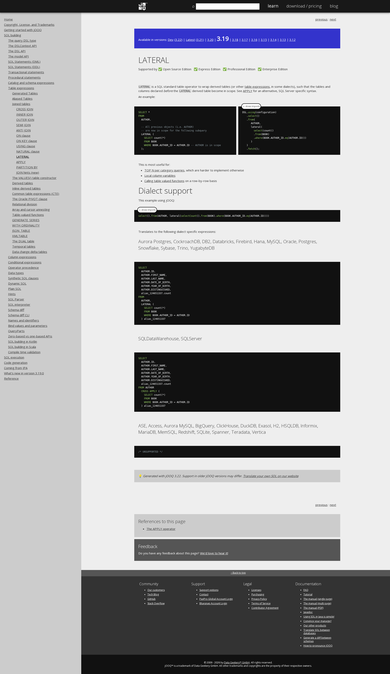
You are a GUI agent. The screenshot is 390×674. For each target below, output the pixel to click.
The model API (18, 56)
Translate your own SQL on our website (270, 476)
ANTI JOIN (23, 130)
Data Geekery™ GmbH (237, 662)
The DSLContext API (22, 46)
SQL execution (14, 357)
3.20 (210, 40)
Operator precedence (23, 267)
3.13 (283, 40)
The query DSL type (22, 40)
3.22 (178, 40)
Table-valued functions (28, 215)
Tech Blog (153, 594)
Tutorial (307, 594)
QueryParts (16, 331)
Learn (273, 6)
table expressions (257, 87)
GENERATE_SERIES (25, 220)
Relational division (24, 204)
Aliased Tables (22, 98)
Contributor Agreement (264, 608)
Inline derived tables (26, 188)
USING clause (25, 146)
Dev (170, 40)
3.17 (245, 40)
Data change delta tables (29, 252)
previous (321, 19)
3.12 (292, 40)
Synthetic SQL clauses (23, 278)
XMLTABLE (20, 236)
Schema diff (16, 310)
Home (8, 19)
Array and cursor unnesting (31, 209)
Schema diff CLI (18, 315)
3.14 (273, 40)
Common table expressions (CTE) (35, 194)
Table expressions (21, 88)
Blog (334, 6)
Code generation (15, 363)
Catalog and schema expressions (31, 83)
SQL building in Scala (22, 347)
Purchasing (257, 594)
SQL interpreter (19, 304)
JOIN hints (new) (27, 172)
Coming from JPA (15, 368)
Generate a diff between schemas (317, 639)
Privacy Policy (259, 599)
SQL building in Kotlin (22, 341)
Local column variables (160, 175)
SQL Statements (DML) (24, 62)
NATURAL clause (28, 151)
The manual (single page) (317, 599)
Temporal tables (23, 246)
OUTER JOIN (25, 120)
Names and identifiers (23, 320)
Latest (190, 40)
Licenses (256, 590)
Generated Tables (25, 93)
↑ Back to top (238, 572)
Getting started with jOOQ (23, 30)
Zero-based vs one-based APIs (30, 336)
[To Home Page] (142, 9)
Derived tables (22, 183)
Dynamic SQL (17, 283)
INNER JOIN (24, 114)
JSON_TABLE (21, 231)
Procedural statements (24, 77)
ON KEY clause (26, 141)
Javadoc (308, 612)
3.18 (235, 40)
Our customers (156, 590)
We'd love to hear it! (214, 553)
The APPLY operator (161, 529)
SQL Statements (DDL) (24, 67)
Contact (203, 594)
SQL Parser (16, 299)
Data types (16, 273)
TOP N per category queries (164, 170)
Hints (12, 294)
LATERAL (22, 157)
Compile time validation (24, 352)
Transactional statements (26, 72)
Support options (208, 590)
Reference (11, 378)
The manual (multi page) (317, 603)
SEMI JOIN (23, 125)
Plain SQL (14, 289)
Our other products (314, 625)
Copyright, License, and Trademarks (29, 25)
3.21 (200, 40)
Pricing (304, 6)
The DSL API (17, 51)
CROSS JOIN (24, 109)
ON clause (23, 135)
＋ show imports (251, 106)
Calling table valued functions (164, 181)
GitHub (151, 599)
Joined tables (21, 104)
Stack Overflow (156, 603)
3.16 (254, 40)
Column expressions (22, 257)
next (333, 19)
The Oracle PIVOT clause (29, 199)
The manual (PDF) (313, 608)
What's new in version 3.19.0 (24, 373)
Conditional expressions (24, 262)
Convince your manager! (317, 621)
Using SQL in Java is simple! (318, 616)
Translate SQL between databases (316, 631)
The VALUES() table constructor (34, 178)
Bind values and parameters (27, 326)
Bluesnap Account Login (213, 603)
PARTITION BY (27, 167)
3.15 (264, 40)
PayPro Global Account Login (216, 599)
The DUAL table (23, 241)
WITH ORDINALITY (26, 225)
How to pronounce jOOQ (318, 645)
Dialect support (165, 190)
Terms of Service (261, 603)
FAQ (305, 590)
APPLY (21, 162)
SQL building (12, 35)
